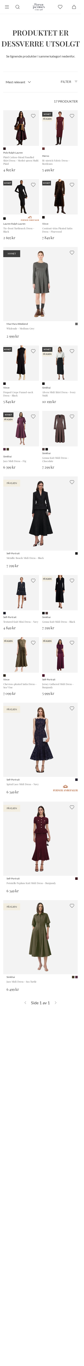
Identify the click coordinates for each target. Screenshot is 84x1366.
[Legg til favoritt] (33, 116)
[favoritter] (60, 7)
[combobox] (18, 82)
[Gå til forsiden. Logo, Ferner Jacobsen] (39, 7)
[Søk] (17, 7)
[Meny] (7, 7)
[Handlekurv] (74, 7)
